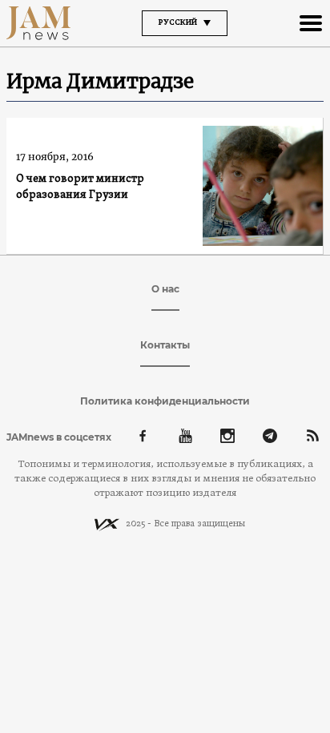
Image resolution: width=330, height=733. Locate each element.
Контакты (165, 345)
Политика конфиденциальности (165, 401)
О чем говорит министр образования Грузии (80, 187)
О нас (165, 289)
